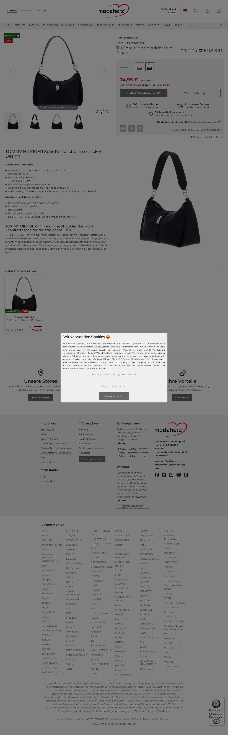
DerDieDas (72, 568)
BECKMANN (49, 570)
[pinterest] (187, 474)
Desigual (71, 572)
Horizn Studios (99, 613)
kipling (95, 659)
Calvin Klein (48, 653)
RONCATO (146, 591)
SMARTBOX (146, 668)
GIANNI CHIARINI (101, 543)
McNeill (119, 623)
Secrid (143, 656)
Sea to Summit (148, 651)
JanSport (96, 631)
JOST (94, 640)
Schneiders (146, 623)
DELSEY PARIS (74, 563)
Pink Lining (146, 540)
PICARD (144, 530)
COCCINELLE (74, 540)
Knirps (94, 668)
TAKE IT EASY (171, 562)
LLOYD (119, 574)
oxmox (119, 660)
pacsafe (119, 665)
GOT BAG (96, 557)
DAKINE (71, 549)
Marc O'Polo (122, 619)
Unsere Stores (48, 462)
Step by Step (171, 543)
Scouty (143, 646)
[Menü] (222, 700)
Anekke (46, 549)
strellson (169, 552)
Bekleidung (125, 25)
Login (44, 476)
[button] (195, 93)
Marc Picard (122, 609)
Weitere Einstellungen (114, 385)
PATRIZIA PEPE (124, 674)
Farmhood (72, 631)
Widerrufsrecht (49, 438)
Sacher (144, 595)
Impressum (47, 429)
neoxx (118, 637)
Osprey (119, 656)
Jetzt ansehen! (41, 397)
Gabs (69, 668)
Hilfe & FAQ (85, 443)
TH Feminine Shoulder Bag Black (24, 318)
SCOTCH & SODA (149, 637)
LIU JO (119, 570)
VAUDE (168, 643)
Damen (12, 10)
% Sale (166, 25)
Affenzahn (47, 540)
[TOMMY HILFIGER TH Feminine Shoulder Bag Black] (13, 122)
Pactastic (120, 670)
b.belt (45, 565)
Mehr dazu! (182, 397)
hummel (96, 627)
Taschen (34, 25)
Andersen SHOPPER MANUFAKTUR (50, 557)
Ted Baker (170, 576)
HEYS (94, 603)
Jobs (43, 457)
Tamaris (168, 566)
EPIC (69, 613)
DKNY (69, 581)
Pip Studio (146, 549)
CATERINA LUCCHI (52, 672)
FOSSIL (70, 640)
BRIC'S (45, 621)
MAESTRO (121, 579)
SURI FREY (170, 557)
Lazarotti (120, 549)
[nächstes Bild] (104, 71)
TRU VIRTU (170, 616)
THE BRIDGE (171, 580)
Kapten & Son (98, 645)
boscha (46, 602)
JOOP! (94, 636)
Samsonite (146, 609)
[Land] (185, 11)
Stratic (168, 548)
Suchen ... (195, 25)
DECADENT (73, 558)
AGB (43, 434)
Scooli (143, 632)
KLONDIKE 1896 (100, 664)
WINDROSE (171, 666)
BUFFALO (47, 635)
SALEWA (145, 605)
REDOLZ (145, 572)
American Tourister (52, 544)
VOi (166, 652)
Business (20, 25)
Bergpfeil (47, 579)
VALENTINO (171, 633)
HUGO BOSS (98, 622)
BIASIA (45, 588)
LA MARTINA (122, 535)
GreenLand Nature (102, 566)
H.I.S (93, 608)
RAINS (143, 568)
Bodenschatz (49, 593)
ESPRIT (70, 622)
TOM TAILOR (171, 607)
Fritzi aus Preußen (76, 654)
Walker (168, 657)
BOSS (45, 607)
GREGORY (96, 571)
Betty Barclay (49, 584)
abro (44, 535)
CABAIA (46, 649)
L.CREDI (95, 673)
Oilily (118, 646)
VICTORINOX (171, 647)
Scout (143, 642)
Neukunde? (47, 481)
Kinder (41, 10)
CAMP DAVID (49, 663)
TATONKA (169, 571)
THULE (168, 593)
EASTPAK (71, 603)
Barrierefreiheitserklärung (56, 452)
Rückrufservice (87, 438)
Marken (178, 25)
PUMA (143, 563)
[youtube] (173, 474)
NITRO (119, 642)
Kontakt (83, 429)
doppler (70, 586)
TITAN (167, 598)
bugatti (46, 639)
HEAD (94, 585)
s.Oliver (168, 530)
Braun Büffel (49, 612)
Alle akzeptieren (113, 396)
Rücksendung (87, 434)
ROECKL (144, 586)
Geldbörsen (50, 25)
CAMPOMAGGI (50, 667)
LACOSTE (120, 530)
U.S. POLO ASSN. (173, 621)
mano (118, 605)
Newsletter (85, 452)
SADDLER (145, 600)
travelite (169, 612)
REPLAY (144, 581)
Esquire (70, 627)
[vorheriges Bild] (11, 71)
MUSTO (119, 632)
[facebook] (158, 474)
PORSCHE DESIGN (150, 558)
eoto (68, 608)
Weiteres (153, 25)
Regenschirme (105, 25)
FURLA (70, 659)
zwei (167, 671)
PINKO (143, 544)
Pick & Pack (146, 535)
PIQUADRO (146, 554)
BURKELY (47, 644)
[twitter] (165, 474)
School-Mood (147, 628)
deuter (70, 577)
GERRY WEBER (99, 538)
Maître (119, 592)
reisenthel (145, 577)
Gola (93, 548)
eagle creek (73, 599)
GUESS (95, 576)
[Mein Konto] (208, 11)
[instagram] (180, 474)
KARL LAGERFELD (101, 650)
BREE (45, 616)
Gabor (69, 664)
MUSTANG (121, 628)
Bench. (46, 574)
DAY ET (70, 554)
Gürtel (140, 25)
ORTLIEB (120, 651)
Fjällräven (71, 636)
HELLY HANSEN (100, 594)
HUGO (94, 617)
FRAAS (70, 645)
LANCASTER (122, 540)
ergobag (71, 617)
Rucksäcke (67, 25)
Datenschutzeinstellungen (56, 448)
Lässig (119, 544)
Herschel (96, 599)
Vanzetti (169, 638)
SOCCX (144, 673)
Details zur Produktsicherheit (208, 137)
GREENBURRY (99, 562)
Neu (9, 25)
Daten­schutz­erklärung (106, 374)
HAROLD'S (97, 580)
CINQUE (71, 535)
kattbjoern (97, 654)
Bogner (46, 598)
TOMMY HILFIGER (127, 37)
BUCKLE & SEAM (51, 630)
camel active (49, 658)
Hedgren (96, 589)
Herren (26, 10)
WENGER (169, 661)
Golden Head (98, 552)
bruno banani (50, 625)
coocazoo (71, 544)
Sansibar (145, 614)
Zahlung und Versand (91, 448)
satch (143, 619)
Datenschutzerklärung (54, 443)
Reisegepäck (85, 25)
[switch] (216, 721)
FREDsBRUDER (75, 650)
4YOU (45, 530)
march (119, 614)
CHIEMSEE (72, 530)
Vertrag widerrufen (92, 459)
